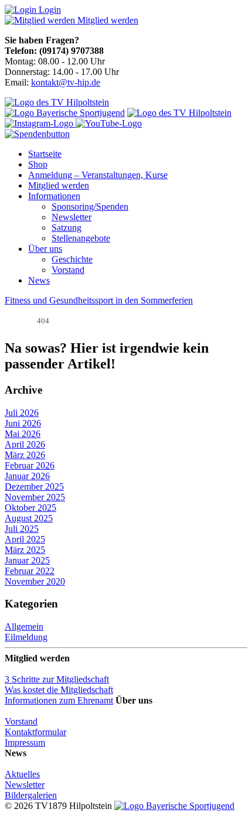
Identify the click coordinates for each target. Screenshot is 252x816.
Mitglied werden (58, 185)
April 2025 (25, 539)
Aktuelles (22, 774)
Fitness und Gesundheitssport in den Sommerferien (99, 300)
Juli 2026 (22, 413)
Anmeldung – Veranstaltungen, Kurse (98, 175)
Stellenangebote (81, 238)
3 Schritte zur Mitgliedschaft (57, 679)
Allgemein (24, 626)
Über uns (45, 249)
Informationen (54, 196)
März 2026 (25, 455)
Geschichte (72, 259)
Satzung (66, 228)
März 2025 (25, 550)
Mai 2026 (22, 434)
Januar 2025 (27, 560)
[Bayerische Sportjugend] (174, 806)
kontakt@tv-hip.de (65, 82)
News (39, 280)
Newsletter (71, 217)
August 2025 (29, 518)
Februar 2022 (30, 571)
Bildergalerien (31, 795)
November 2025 (35, 497)
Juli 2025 (22, 529)
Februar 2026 (30, 465)
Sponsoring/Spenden (90, 206)
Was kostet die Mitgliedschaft (59, 690)
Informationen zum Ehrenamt (59, 700)
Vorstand (68, 270)
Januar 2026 (27, 476)
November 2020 (35, 581)
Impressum (25, 742)
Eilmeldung (26, 637)
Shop (37, 164)
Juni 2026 (23, 423)
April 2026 (25, 444)
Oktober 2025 (30, 508)
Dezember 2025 (34, 486)
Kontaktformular (35, 732)
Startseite (45, 154)
